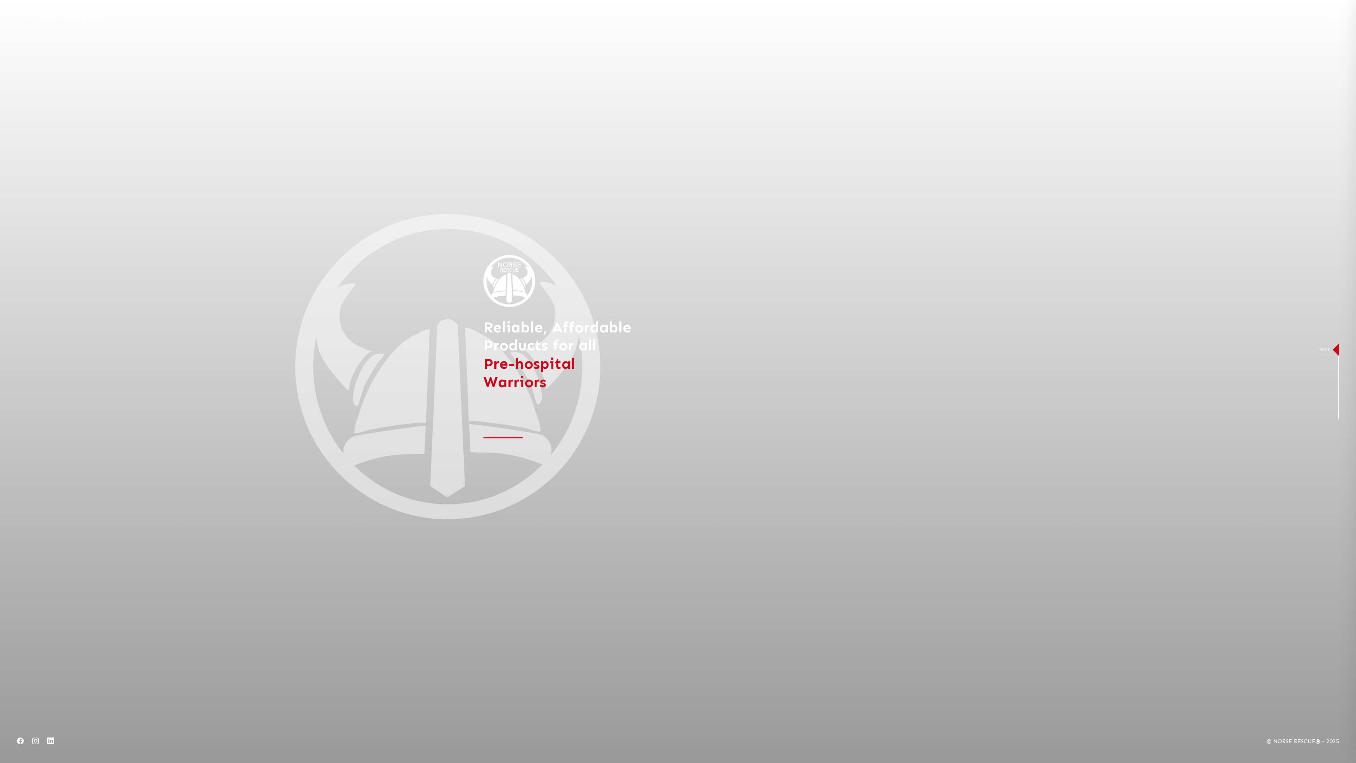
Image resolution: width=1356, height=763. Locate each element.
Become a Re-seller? (509, 14)
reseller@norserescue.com (658, 14)
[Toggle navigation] (1333, 14)
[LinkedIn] (50, 741)
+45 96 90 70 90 (580, 14)
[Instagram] (35, 741)
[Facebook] (20, 741)
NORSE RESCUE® (60, 13)
